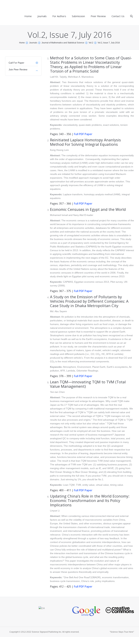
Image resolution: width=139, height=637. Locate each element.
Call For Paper (16, 62)
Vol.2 (91, 43)
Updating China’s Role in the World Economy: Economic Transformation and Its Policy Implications (89, 500)
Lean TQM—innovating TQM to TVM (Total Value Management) (88, 384)
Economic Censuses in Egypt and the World (88, 209)
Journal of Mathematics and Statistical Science (63, 43)
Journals (33, 43)
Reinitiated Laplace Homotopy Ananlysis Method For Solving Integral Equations (85, 142)
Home (22, 43)
